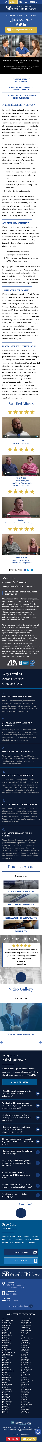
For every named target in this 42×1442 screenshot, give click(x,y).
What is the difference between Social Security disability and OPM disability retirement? (17, 1105)
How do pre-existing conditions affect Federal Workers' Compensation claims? (16, 1129)
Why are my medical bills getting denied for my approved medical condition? (16, 1163)
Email (20, 2)
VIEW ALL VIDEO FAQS (19, 1082)
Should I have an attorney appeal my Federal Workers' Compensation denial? (17, 1141)
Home (6, 2)
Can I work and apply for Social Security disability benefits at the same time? (16, 1117)
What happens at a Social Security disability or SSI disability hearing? (17, 1185)
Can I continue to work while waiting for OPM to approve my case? (16, 1175)
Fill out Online (21, 1252)
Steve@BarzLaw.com (22, 29)
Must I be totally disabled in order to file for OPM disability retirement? (17, 1093)
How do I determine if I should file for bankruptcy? (17, 1152)
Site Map (16, 1434)
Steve (14, 2)
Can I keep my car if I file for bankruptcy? (14, 1195)
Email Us (31, 1438)
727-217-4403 (12, 1301)
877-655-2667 (11, 1294)
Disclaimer (25, 1434)
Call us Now (21, 1260)
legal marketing (21, 1429)
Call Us (14, 1438)
